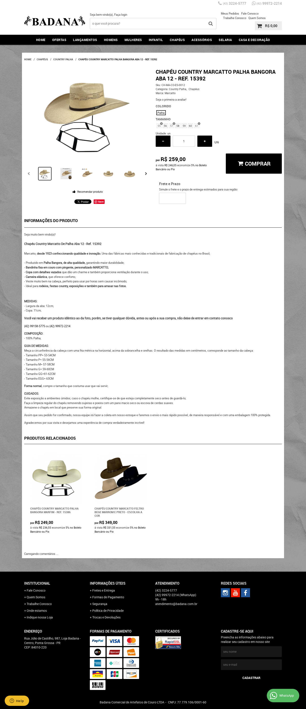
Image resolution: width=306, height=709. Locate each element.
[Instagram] (225, 592)
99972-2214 (269, 3)
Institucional (37, 583)
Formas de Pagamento (108, 597)
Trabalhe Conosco (234, 18)
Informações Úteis (107, 583)
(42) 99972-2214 (60, 326)
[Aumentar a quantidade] (204, 141)
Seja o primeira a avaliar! (171, 99)
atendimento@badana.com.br (176, 604)
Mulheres (133, 40)
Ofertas (59, 40)
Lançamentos (85, 40)
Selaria (225, 40)
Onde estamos (37, 610)
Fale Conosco (250, 13)
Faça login (120, 15)
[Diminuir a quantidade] (163, 141)
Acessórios (202, 40)
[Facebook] (245, 592)
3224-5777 (234, 3)
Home (40, 40)
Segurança (99, 604)
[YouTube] (235, 592)
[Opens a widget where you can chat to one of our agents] (16, 701)
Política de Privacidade (108, 610)
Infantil (156, 40)
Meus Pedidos (230, 13)
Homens (111, 40)
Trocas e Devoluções (106, 617)
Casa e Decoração (254, 40)
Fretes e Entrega (103, 590)
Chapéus (177, 40)
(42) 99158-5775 (34, 326)
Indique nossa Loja (40, 617)
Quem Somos (257, 18)
